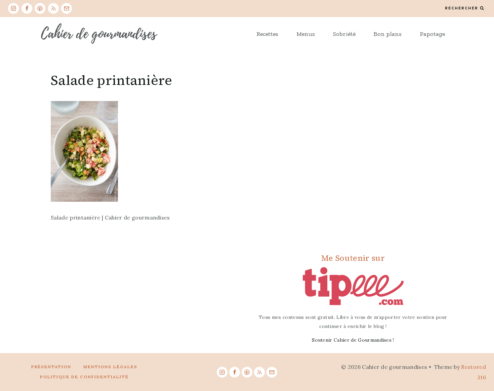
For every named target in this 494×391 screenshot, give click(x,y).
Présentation (51, 366)
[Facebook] (27, 8)
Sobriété (344, 34)
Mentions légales (110, 366)
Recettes (267, 34)
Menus (305, 34)
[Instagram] (13, 8)
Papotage (432, 34)
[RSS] (53, 8)
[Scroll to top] (478, 365)
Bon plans (388, 34)
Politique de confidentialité (84, 376)
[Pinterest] (40, 8)
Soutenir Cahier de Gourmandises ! (353, 340)
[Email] (66, 8)
